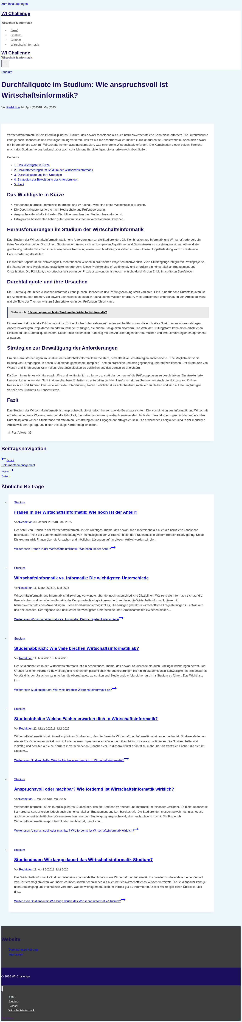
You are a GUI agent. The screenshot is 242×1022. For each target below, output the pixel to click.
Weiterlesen (62, 549)
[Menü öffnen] (5, 63)
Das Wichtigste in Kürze (32, 165)
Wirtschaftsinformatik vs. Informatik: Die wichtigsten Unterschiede (81, 578)
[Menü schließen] (2, 989)
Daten (5, 474)
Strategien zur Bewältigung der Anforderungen (46, 179)
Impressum (16, 954)
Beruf (14, 30)
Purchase (7, 1018)
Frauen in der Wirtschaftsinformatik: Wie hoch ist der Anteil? (75, 512)
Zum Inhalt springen (14, 3)
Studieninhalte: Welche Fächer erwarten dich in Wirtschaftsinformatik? (86, 718)
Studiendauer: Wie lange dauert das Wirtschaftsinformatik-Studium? (83, 859)
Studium (16, 35)
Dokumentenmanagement (18, 463)
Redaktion (13, 107)
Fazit (19, 184)
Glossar (16, 40)
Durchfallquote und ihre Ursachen (38, 174)
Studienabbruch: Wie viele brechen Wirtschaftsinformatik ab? (76, 648)
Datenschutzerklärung (23, 949)
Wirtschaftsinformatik (25, 44)
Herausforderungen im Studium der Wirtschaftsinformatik (53, 170)
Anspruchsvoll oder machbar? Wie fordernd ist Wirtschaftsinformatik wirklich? (94, 789)
